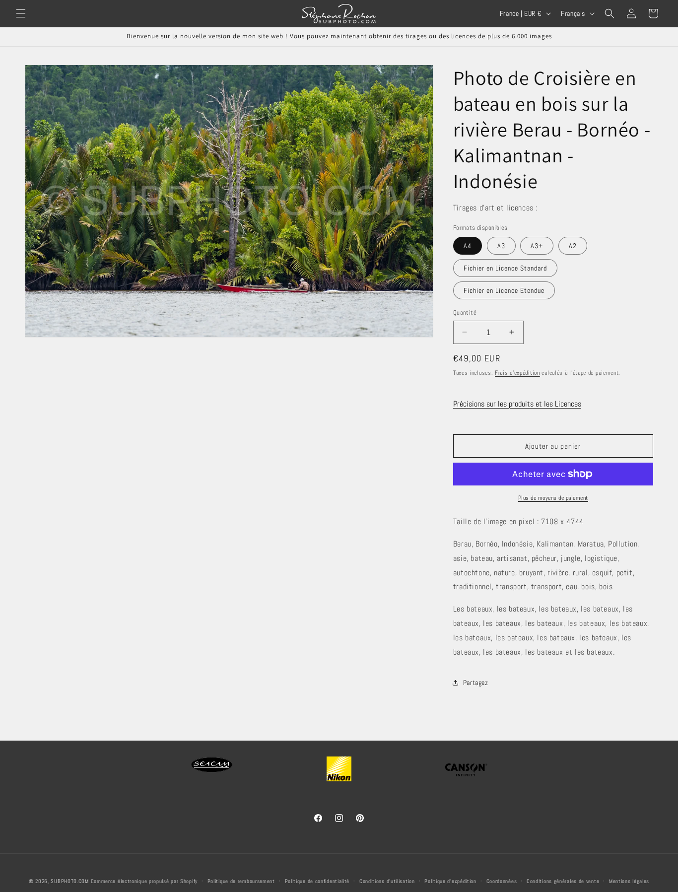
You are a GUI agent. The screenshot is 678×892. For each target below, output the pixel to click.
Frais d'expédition (517, 373)
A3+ (537, 245)
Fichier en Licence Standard (505, 268)
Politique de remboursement (241, 880)
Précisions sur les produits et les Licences (517, 404)
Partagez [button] (475, 682)
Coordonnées (501, 880)
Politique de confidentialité (317, 880)
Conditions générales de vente (563, 880)
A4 (468, 245)
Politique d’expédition (450, 880)
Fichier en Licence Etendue (504, 290)
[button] (21, 13)
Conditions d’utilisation (387, 880)
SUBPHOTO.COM (69, 881)
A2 (573, 245)
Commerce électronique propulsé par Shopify (144, 881)
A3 (501, 245)
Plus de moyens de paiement (553, 498)
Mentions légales (629, 880)
